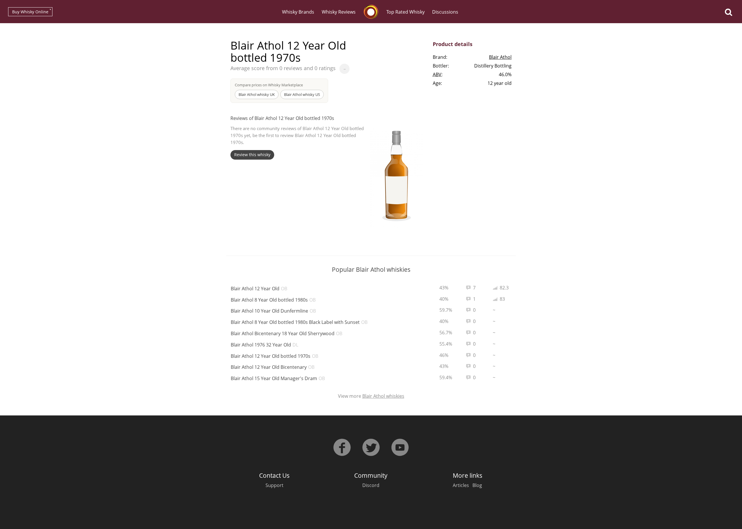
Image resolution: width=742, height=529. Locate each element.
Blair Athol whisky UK (257, 94)
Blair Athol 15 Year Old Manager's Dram (278, 378)
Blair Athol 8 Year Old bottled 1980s (273, 300)
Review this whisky (252, 154)
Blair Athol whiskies (383, 396)
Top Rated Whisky (405, 12)
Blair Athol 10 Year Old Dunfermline (273, 311)
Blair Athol (500, 57)
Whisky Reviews (339, 12)
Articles (461, 485)
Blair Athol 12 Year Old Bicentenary (272, 367)
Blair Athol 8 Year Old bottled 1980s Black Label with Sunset (299, 322)
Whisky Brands (298, 12)
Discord (370, 485)
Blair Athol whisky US (302, 94)
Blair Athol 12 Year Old (259, 288)
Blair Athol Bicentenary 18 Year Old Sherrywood (286, 333)
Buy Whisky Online (30, 11)
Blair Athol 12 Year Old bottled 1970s (274, 356)
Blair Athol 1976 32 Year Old (264, 345)
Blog (477, 485)
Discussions (445, 12)
